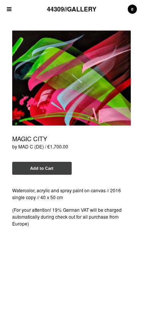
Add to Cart (41, 168)
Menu (9, 9)
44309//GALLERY (71, 9)
